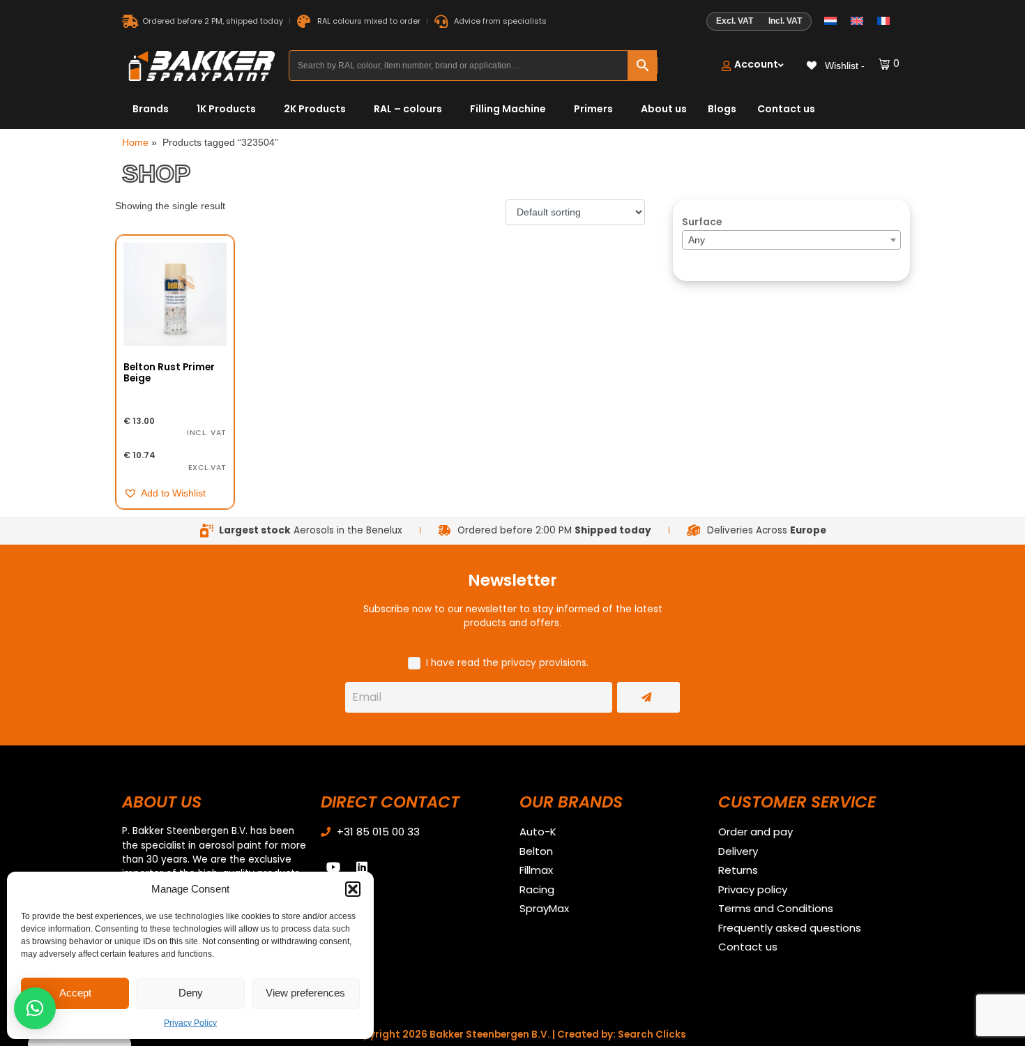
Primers (593, 109)
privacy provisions (543, 662)
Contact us (786, 109)
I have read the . (507, 662)
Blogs (722, 109)
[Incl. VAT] (759, 21)
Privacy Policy (190, 1023)
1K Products (226, 109)
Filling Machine (508, 109)
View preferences (305, 993)
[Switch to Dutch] (830, 21)
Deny (191, 993)
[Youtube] (333, 866)
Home (135, 142)
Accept (75, 993)
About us (664, 109)
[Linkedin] (361, 866)
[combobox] (791, 240)
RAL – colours (408, 109)
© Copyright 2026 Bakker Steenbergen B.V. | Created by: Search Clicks (512, 1034)
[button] (353, 889)
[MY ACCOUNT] (753, 66)
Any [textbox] (696, 240)
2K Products (315, 109)
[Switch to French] (883, 21)
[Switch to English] (857, 21)
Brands (150, 109)
